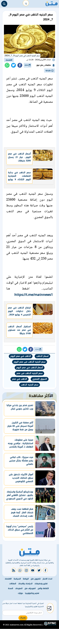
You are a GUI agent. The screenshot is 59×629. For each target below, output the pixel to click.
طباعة (48, 70)
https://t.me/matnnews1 (33, 295)
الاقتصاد (8, 60)
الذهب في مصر (19, 379)
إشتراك (23, 618)
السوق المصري (39, 379)
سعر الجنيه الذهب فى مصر (29, 373)
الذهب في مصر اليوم (20, 356)
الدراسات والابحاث (25, 583)
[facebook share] (19, 65)
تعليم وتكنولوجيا (32, 593)
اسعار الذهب (42, 356)
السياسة (17, 578)
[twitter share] (13, 65)
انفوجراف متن (30, 588)
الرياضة (26, 578)
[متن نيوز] (52, 3)
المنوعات (18, 588)
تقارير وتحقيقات (41, 583)
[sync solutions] (49, 625)
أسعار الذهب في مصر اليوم (29, 368)
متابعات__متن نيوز (43, 65)
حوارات (20, 593)
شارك (26, 65)
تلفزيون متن (36, 578)
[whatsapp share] (7, 65)
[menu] (26, 3)
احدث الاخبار (47, 578)
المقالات (12, 583)
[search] (4, 4)
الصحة (10, 588)
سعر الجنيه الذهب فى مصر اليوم (29, 362)
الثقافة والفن (43, 588)
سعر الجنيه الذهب (29, 385)
